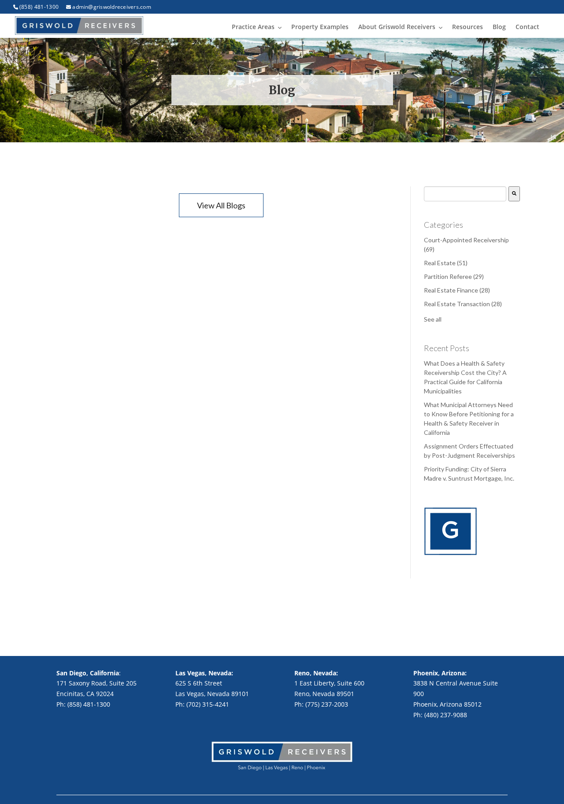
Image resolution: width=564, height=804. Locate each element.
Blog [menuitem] (499, 26)
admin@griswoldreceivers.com (111, 7)
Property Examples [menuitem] (320, 26)
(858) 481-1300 (39, 7)
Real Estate (446, 263)
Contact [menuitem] (527, 26)
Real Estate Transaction (463, 304)
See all (433, 319)
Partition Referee (454, 276)
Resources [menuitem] (467, 26)
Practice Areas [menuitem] (253, 26)
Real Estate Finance (457, 290)
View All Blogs (221, 205)
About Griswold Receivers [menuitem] (396, 26)
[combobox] (465, 193)
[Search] (514, 193)
